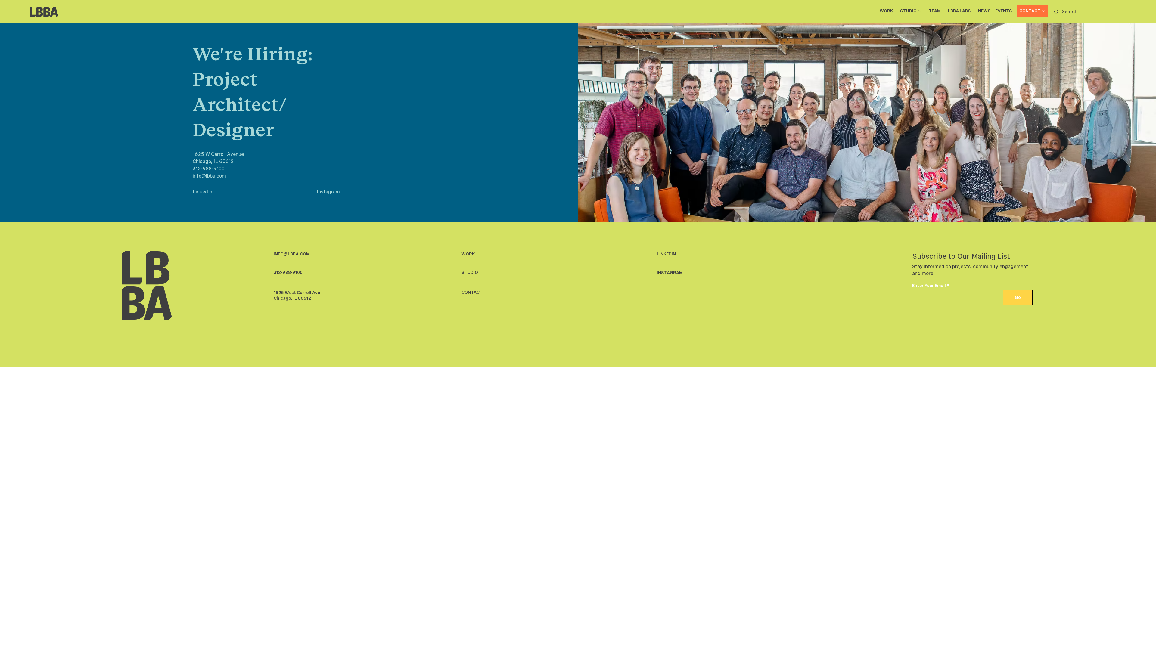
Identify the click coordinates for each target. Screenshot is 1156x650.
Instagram (328, 192)
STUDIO (469, 272)
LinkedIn (202, 192)
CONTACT (472, 292)
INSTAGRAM (670, 272)
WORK (468, 254)
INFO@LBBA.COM (292, 254)
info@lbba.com (209, 176)
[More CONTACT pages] (1043, 10)
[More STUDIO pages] (919, 10)
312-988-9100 (209, 169)
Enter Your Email (929, 285)
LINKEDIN (666, 254)
